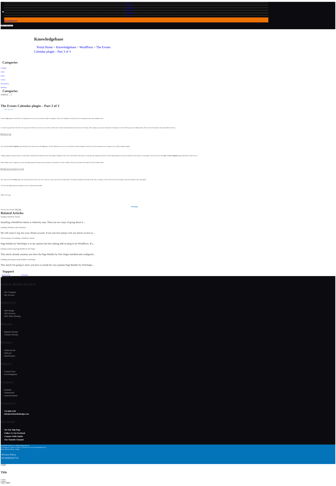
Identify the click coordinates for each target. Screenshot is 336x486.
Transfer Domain (11, 335)
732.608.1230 (256, 33)
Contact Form (9, 371)
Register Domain (11, 332)
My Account (9, 295)
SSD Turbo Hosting (12, 316)
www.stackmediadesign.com (38, 447)
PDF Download (8, 109)
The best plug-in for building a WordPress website (17, 238)
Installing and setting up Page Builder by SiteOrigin (18, 259)
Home (128, 3)
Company (129, 6)
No (20, 209)
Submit (8, 482)
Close (2, 482)
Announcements (6, 275)
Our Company (10, 292)
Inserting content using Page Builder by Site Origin (18, 249)
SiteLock (7, 353)
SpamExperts (9, 356)
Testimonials (130, 13)
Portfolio (129, 11)
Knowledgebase (66, 47)
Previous (134, 207)
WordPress (86, 47)
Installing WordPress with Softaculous (13, 227)
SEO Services (9, 313)
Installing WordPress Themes (10, 217)
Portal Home (45, 47)
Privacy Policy (9, 454)
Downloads (24, 275)
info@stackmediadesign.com (247, 39)
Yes (16, 209)
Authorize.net (9, 350)
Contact (128, 16)
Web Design (130, 8)
